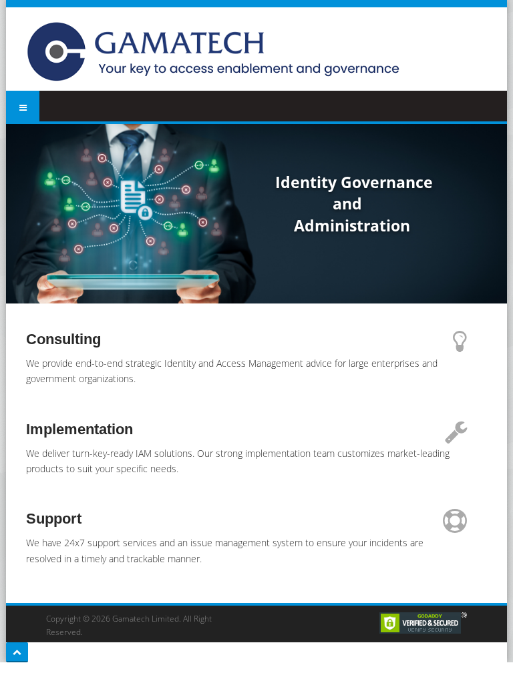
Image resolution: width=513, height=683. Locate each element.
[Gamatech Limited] (217, 52)
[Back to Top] (17, 652)
